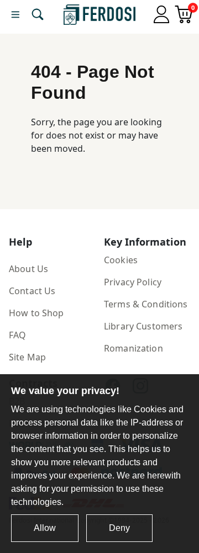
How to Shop (36, 313)
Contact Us (32, 291)
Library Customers (143, 326)
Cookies (121, 260)
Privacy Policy (132, 282)
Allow (45, 528)
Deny (119, 528)
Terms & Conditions (146, 304)
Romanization (133, 348)
